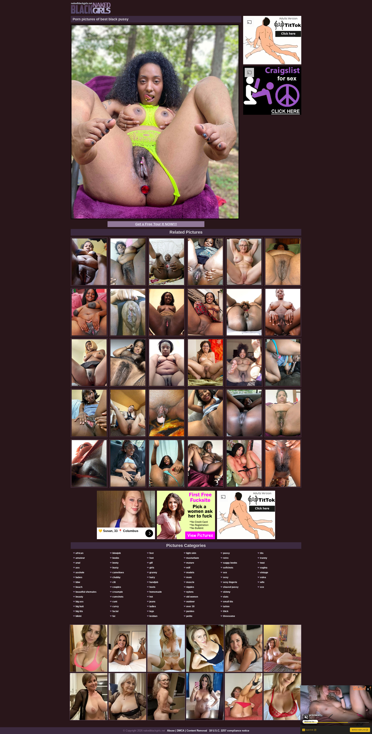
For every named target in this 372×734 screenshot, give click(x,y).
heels (152, 587)
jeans (152, 601)
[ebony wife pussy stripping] (166, 413)
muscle (190, 582)
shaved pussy (231, 587)
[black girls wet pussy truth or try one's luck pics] (166, 463)
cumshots (117, 596)
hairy (152, 577)
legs (151, 611)
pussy (226, 553)
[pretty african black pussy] (205, 261)
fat (113, 616)
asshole (80, 572)
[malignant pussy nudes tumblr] (282, 413)
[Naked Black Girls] (91, 8)
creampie (117, 592)
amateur (80, 558)
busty (115, 567)
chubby (116, 577)
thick (225, 611)
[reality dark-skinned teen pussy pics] (166, 312)
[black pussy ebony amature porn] (127, 362)
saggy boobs (230, 562)
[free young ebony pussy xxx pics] (205, 413)
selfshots (228, 567)
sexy (225, 577)
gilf (151, 562)
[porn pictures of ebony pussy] (89, 312)
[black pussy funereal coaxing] (89, 413)
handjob (153, 582)
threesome (229, 616)
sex (225, 572)
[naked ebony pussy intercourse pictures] (127, 463)
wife (262, 582)
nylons (190, 592)
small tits (228, 601)
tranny (263, 558)
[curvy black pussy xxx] (282, 463)
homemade (155, 592)
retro (225, 558)
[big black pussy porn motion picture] (282, 362)
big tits (79, 611)
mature (190, 562)
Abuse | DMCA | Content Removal (187, 730)
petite (189, 616)
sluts (225, 596)
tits (262, 553)
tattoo (226, 606)
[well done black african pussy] (127, 312)
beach (79, 587)
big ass (80, 601)
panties (190, 611)
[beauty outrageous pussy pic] (205, 362)
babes (79, 577)
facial (115, 611)
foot (151, 558)
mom (189, 577)
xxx (262, 587)
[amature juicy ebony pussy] (244, 362)
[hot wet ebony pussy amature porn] (205, 463)
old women (192, 596)
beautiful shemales (86, 592)
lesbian (153, 616)
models (190, 572)
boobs (115, 558)
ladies (152, 606)
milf (188, 567)
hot (151, 596)
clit (114, 582)
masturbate (192, 558)
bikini (78, 616)
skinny (226, 592)
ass (78, 567)
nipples (190, 587)
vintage (264, 572)
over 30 (190, 606)
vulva (263, 577)
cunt (114, 601)
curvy (115, 606)
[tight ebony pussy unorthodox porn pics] (166, 362)
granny (153, 572)
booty (115, 562)
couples (116, 587)
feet (151, 553)
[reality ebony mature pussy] (127, 413)
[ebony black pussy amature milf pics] (244, 413)
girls (151, 567)
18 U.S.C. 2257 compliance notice (229, 730)
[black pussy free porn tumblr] (282, 261)
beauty (79, 596)
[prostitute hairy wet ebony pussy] (89, 463)
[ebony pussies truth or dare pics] (205, 312)
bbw (78, 582)
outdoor (190, 601)
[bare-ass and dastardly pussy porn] (89, 362)
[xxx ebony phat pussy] (282, 312)
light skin (191, 553)
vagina (263, 567)
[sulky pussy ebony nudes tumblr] (89, 261)
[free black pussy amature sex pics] (166, 261)
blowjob (116, 553)
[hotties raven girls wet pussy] (244, 312)
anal (78, 562)
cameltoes (118, 572)
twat (262, 562)
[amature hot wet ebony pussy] (244, 463)
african (79, 553)
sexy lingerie (230, 582)
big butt (80, 606)
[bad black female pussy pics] (127, 261)
